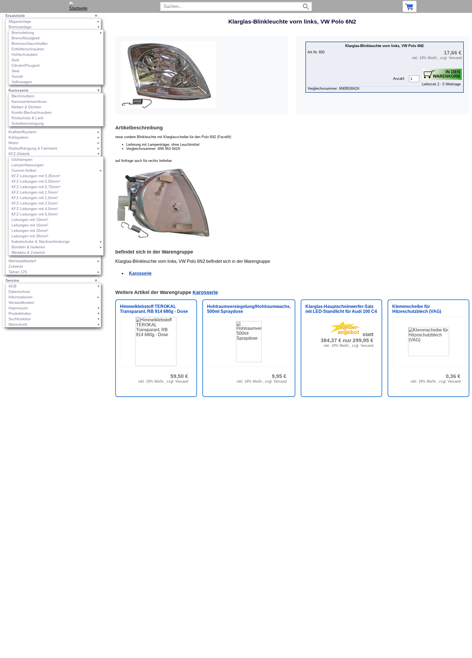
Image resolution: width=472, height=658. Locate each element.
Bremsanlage (19, 27)
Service (12, 280)
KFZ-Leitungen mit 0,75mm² (35, 187)
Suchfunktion (19, 319)
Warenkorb (17, 324)
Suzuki (17, 76)
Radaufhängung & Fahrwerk (32, 148)
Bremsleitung (22, 32)
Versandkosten (21, 302)
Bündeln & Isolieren (28, 247)
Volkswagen (21, 82)
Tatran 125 (17, 272)
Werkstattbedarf (22, 261)
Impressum (18, 308)
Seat (15, 71)
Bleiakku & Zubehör (28, 252)
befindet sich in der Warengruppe (154, 252)
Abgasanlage (19, 21)
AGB (12, 286)
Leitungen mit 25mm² (29, 230)
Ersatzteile (15, 15)
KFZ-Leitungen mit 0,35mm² (35, 176)
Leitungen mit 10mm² (29, 219)
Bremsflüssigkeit (25, 38)
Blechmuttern (22, 96)
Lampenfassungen (27, 165)
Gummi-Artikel (23, 170)
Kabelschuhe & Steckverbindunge (40, 241)
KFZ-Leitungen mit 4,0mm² (34, 208)
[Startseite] (80, 6)
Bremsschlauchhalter (29, 43)
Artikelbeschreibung (139, 127)
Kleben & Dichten (26, 107)
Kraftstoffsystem (22, 132)
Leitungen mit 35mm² (29, 236)
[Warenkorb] (410, 6)
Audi (15, 60)
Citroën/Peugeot (25, 65)
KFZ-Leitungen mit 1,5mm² (34, 198)
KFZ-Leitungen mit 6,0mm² (34, 214)
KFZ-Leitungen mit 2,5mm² (34, 203)
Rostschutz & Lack (27, 118)
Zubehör (15, 266)
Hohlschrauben (24, 54)
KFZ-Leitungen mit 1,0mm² (34, 192)
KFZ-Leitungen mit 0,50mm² (35, 181)
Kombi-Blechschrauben (31, 112)
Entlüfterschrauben (27, 49)
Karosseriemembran (29, 101)
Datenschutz (19, 291)
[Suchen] (306, 6)
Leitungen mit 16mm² (29, 225)
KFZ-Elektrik (19, 154)
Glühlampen (22, 159)
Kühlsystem (18, 137)
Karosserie (18, 90)
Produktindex (19, 313)
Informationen (20, 297)
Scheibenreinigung (27, 123)
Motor (13, 143)
